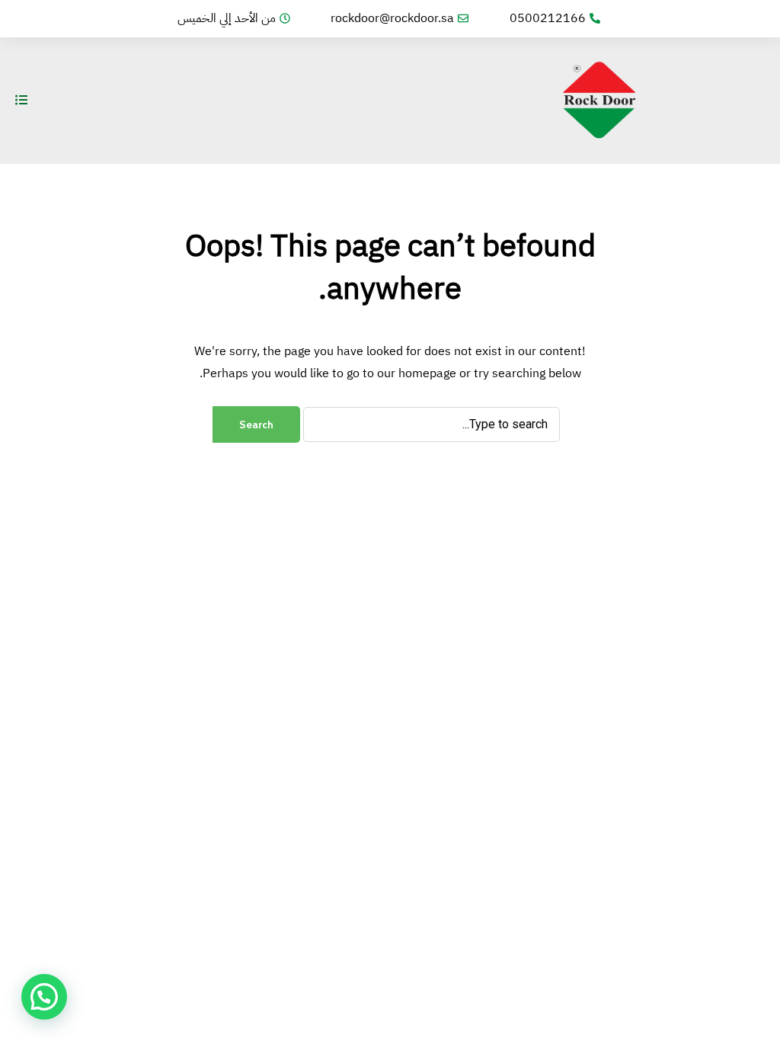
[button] (44, 997)
